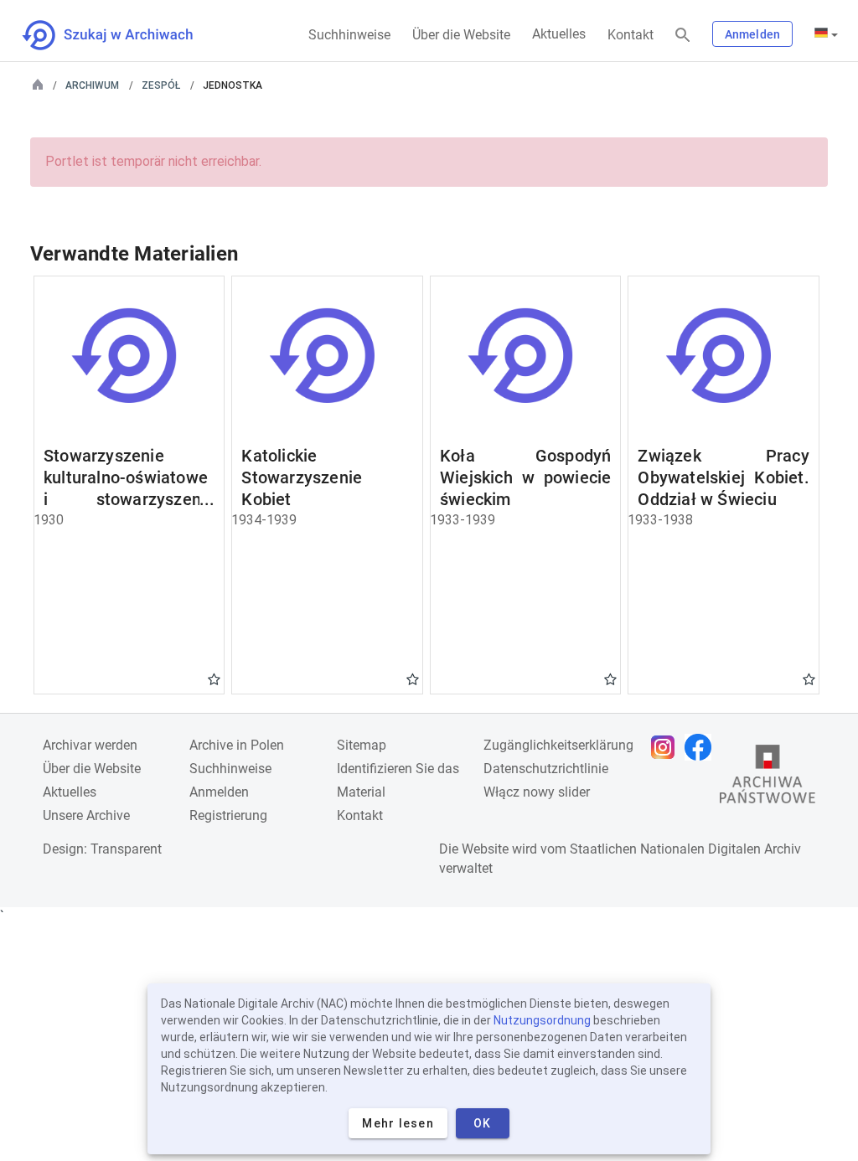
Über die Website (461, 35)
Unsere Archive (86, 815)
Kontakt (630, 35)
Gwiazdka (214, 678)
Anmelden (752, 34)
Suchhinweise (349, 35)
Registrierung (228, 815)
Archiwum (92, 85)
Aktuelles (559, 34)
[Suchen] (682, 36)
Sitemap (361, 745)
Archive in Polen (236, 745)
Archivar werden (90, 745)
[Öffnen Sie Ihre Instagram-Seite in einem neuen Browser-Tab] (667, 747)
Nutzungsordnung (542, 1020)
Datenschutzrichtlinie (545, 769)
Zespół (161, 85)
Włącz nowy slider (536, 792)
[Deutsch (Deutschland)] (826, 34)
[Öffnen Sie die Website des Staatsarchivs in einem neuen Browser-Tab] (767, 778)
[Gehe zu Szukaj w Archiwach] (122, 35)
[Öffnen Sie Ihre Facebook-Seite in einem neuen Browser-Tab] (702, 747)
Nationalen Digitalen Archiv (720, 849)
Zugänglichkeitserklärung (558, 745)
